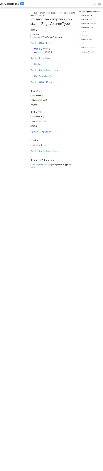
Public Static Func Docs (44, 151)
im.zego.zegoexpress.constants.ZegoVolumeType (91, 11)
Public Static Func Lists (44, 70)
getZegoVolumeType (45, 76)
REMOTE (39, 52)
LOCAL (39, 49)
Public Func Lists (40, 58)
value (38, 64)
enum (42, 13)
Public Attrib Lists (41, 43)
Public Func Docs (40, 132)
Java (35, 13)
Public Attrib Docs (41, 82)
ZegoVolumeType (43, 164)
